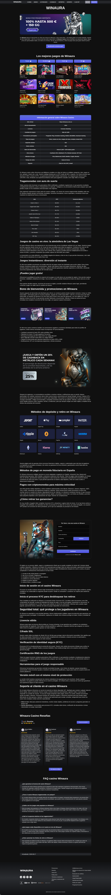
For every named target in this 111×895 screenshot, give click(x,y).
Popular (27, 61)
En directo (45, 61)
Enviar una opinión (83, 722)
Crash (63, 61)
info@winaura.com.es (77, 868)
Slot (82, 61)
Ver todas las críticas (55, 769)
